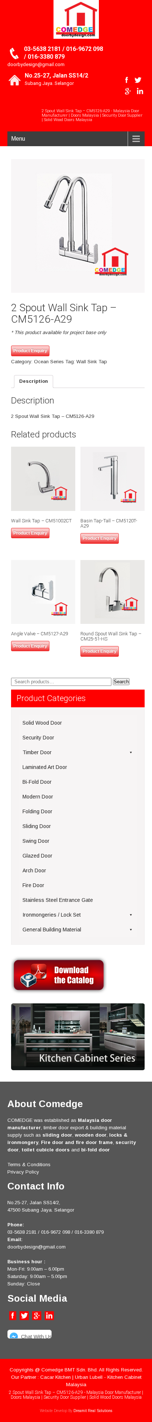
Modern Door (38, 797)
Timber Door (37, 752)
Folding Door (37, 811)
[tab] (33, 381)
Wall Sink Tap (91, 361)
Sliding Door (37, 826)
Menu (18, 138)
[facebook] (126, 80)
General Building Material (52, 929)
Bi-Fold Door (37, 782)
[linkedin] (140, 91)
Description (33, 381)
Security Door (38, 738)
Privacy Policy (23, 1172)
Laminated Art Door (45, 767)
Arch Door (34, 870)
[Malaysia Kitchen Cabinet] (78, 1068)
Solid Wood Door (42, 723)
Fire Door (33, 885)
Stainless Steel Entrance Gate (58, 900)
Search (121, 681)
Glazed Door (37, 856)
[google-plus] (127, 91)
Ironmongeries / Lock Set (52, 915)
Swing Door (36, 841)
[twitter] (137, 80)
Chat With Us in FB (36, 1336)
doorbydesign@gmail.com (36, 64)
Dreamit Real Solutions (92, 1411)
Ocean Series (49, 361)
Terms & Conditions (29, 1164)
